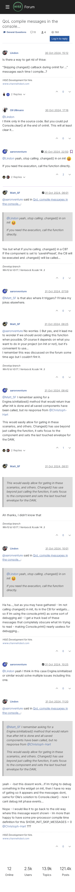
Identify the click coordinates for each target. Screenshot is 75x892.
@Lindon (8, 117)
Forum (29, 7)
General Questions (16, 32)
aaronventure (18, 151)
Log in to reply (60, 38)
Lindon (14, 52)
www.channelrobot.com (16, 83)
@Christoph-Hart (39, 744)
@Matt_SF (9, 298)
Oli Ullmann (17, 110)
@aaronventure (12, 199)
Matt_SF (15, 192)
